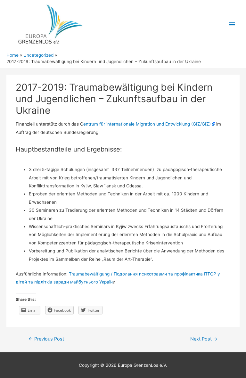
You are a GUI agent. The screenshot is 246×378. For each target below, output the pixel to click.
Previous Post (46, 339)
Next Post (203, 339)
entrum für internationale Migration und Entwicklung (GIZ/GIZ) (147, 124)
